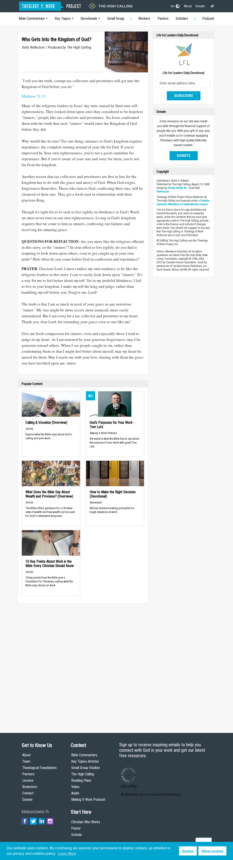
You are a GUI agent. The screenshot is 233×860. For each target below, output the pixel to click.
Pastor (76, 828)
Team (26, 761)
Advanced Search (33, 811)
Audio (75, 793)
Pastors (163, 18)
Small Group (115, 18)
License (27, 780)
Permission (163, 191)
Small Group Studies (85, 768)
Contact (27, 793)
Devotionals (89, 18)
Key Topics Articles (85, 761)
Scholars (182, 18)
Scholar (76, 835)
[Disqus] (83, 663)
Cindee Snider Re (177, 188)
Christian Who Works (85, 822)
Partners (28, 774)
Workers (144, 18)
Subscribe (183, 96)
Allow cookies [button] (212, 851)
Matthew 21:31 (34, 96)
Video (75, 787)
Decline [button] (188, 851)
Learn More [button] (67, 853)
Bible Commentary (32, 18)
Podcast (208, 18)
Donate (200, 6)
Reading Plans (81, 780)
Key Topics (63, 18)
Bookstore (29, 787)
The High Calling (82, 774)
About (188, 6)
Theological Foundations (39, 768)
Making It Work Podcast (88, 799)
